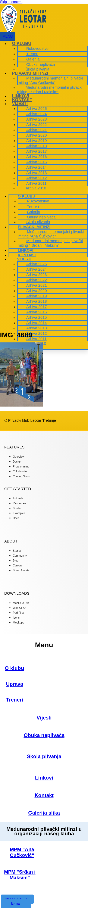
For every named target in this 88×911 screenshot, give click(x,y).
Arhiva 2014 (36, 167)
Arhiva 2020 (36, 135)
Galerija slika (44, 813)
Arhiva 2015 (36, 162)
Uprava (14, 684)
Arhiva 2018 (36, 146)
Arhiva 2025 (36, 108)
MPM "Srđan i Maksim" (19, 874)
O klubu (21, 43)
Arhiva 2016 (36, 157)
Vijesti (20, 103)
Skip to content (11, 2)
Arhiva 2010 (36, 188)
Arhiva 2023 (36, 119)
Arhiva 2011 (36, 183)
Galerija (33, 59)
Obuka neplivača (40, 64)
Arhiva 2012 (36, 178)
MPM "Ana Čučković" (22, 852)
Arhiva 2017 (36, 151)
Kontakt (22, 99)
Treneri (32, 54)
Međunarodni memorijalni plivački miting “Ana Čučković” (50, 80)
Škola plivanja (37, 69)
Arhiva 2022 (36, 124)
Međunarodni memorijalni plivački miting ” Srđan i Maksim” (49, 89)
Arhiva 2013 (36, 173)
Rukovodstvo (37, 48)
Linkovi (20, 95)
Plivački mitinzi (30, 73)
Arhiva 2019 (36, 141)
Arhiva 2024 (36, 114)
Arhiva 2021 (36, 130)
